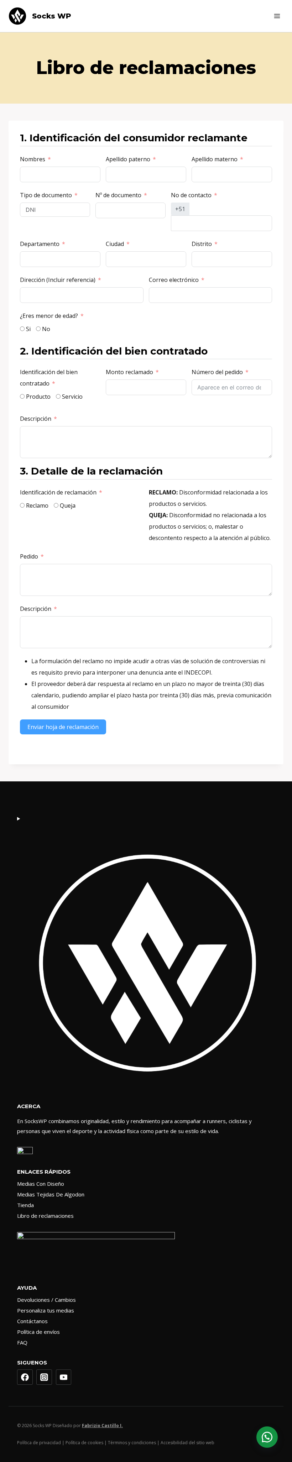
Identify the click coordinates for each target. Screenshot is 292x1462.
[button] (267, 1437)
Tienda (25, 1205)
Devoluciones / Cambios (46, 1299)
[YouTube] (64, 1377)
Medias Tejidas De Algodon (50, 1194)
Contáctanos (32, 1321)
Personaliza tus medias (45, 1310)
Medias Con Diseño (40, 1183)
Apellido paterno (128, 159)
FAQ (22, 1342)
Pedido (29, 556)
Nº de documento (118, 195)
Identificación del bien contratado (49, 377)
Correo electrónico (174, 280)
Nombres (32, 159)
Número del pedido (217, 372)
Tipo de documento (46, 195)
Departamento (39, 244)
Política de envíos (38, 1331)
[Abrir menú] (276, 15)
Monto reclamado (129, 372)
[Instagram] (44, 1377)
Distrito (202, 244)
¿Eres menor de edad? (49, 316)
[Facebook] (25, 1377)
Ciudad (115, 244)
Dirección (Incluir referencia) (57, 280)
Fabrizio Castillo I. (102, 1425)
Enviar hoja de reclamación (63, 727)
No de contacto (191, 195)
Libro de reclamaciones (45, 1215)
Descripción (35, 419)
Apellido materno (215, 159)
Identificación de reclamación (58, 492)
